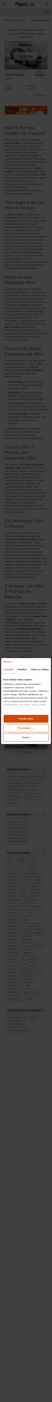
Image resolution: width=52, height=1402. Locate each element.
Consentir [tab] (8, 669)
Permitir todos (26, 718)
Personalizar (24, 728)
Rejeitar (26, 737)
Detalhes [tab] (22, 669)
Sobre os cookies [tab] (40, 669)
